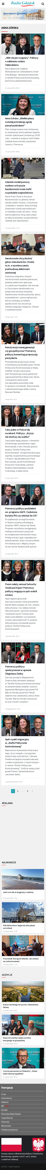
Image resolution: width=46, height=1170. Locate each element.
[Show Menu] (3, 4)
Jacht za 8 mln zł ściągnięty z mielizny (18, 892)
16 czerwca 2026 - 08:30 (12, 151)
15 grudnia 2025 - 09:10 (12, 636)
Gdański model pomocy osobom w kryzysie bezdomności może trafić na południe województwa (19, 187)
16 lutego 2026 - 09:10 (11, 554)
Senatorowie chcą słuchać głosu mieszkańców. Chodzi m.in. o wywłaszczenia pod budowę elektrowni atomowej (19, 265)
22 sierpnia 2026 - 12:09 (10, 931)
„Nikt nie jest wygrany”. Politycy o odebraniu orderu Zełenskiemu (21, 61)
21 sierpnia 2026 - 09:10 (10, 1044)
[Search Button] (43, 4)
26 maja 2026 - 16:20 (11, 317)
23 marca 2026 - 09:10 (11, 478)
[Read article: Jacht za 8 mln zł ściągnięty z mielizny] (23, 881)
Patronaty (5, 1122)
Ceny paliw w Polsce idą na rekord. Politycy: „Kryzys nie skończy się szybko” (19, 433)
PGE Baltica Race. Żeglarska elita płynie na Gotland (19, 926)
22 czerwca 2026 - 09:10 (12, 88)
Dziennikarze (6, 1098)
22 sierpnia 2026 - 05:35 (10, 1010)
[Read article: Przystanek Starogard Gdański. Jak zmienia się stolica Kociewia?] (23, 947)
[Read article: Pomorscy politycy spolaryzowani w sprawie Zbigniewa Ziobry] (23, 654)
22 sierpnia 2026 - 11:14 (10, 964)
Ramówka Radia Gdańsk (11, 1114)
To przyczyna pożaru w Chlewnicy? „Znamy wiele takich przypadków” (20, 1072)
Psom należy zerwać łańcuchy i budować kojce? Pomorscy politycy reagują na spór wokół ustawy (21, 589)
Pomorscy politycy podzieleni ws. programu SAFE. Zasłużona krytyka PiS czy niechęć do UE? (21, 512)
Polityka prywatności (9, 1130)
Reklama (4, 1102)
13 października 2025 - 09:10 (13, 782)
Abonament (6, 1126)
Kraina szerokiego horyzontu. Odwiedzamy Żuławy (20, 1005)
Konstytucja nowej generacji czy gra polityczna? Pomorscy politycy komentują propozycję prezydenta (21, 353)
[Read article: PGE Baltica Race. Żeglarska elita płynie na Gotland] (23, 914)
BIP (2, 1106)
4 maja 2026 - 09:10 (11, 399)
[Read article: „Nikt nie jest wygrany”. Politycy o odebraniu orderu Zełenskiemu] (23, 45)
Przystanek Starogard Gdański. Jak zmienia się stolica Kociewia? (21, 960)
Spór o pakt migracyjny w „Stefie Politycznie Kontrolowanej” (17, 743)
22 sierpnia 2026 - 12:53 (10, 898)
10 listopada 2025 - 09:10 (12, 709)
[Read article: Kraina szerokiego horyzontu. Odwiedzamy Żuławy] (23, 993)
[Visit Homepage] (23, 3)
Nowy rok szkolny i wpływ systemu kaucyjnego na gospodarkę (17, 1039)
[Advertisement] (23, 833)
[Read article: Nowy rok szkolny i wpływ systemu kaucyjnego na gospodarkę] (23, 1026)
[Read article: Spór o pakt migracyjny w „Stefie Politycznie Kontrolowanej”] (23, 727)
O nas (3, 1094)
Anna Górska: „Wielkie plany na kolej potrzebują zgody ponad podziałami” (19, 122)
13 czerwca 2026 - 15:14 (12, 228)
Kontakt (4, 1110)
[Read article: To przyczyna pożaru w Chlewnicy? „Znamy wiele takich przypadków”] (23, 1059)
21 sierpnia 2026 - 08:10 (10, 1077)
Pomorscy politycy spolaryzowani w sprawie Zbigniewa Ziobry (18, 670)
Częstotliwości (7, 1118)
